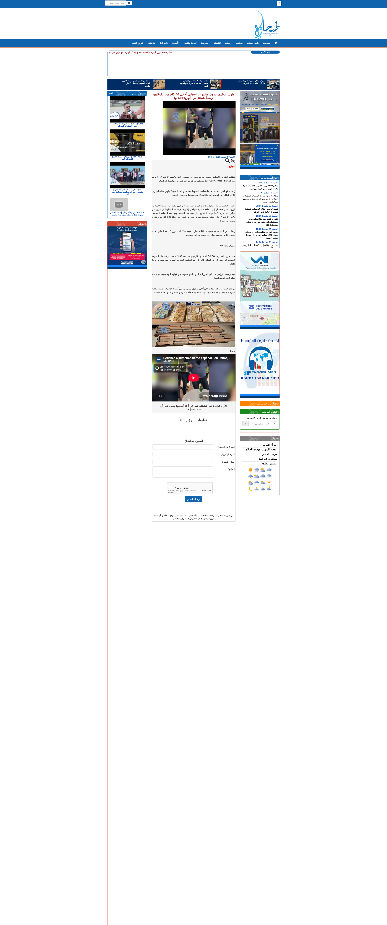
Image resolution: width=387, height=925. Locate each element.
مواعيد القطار (269, 454)
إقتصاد (217, 42)
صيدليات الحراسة (268, 458)
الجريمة (205, 42)
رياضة (228, 42)
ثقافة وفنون (190, 42)
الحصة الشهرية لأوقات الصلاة (261, 449)
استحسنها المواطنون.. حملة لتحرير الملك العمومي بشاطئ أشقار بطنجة (136, 83)
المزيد (111, 93)
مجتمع (239, 42)
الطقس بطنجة (269, 463)
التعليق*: (231, 469)
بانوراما (164, 42)
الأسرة (175, 42)
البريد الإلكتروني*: (227, 454)
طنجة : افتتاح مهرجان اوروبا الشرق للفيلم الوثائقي (127, 157)
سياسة (266, 42)
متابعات (152, 42)
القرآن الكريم (270, 444)
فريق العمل (137, 42)
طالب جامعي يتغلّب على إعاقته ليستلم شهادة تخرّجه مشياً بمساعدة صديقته (127, 213)
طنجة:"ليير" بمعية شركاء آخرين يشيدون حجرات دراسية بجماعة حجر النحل (127, 191)
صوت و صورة (138, 93)
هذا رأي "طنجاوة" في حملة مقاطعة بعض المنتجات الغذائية (127, 124)
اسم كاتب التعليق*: (226, 446)
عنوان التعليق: (228, 461)
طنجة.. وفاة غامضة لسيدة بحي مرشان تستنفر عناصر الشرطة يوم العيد (194, 83)
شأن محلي (253, 42)
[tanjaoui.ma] (267, 24)
